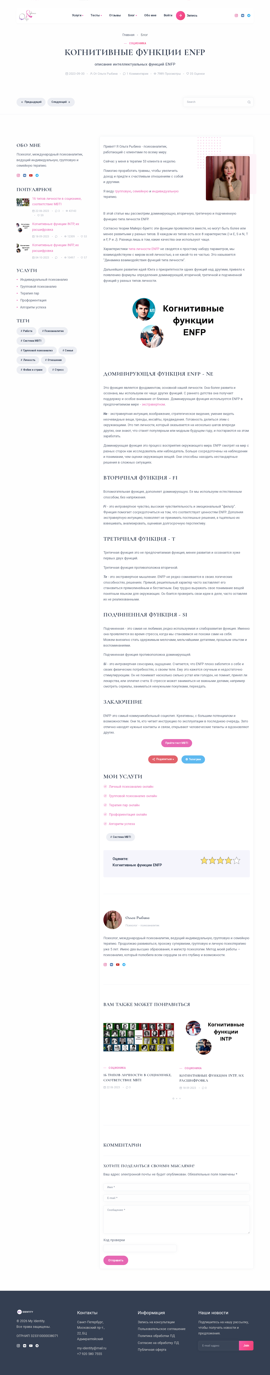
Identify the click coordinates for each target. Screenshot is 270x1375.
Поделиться (164, 759)
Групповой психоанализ (38, 286)
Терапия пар (29, 293)
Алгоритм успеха (122, 824)
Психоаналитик (54, 331)
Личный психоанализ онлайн (131, 786)
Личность (29, 360)
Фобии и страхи (32, 369)
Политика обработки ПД (156, 1336)
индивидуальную (165, 191)
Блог (131, 15)
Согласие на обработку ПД (158, 1343)
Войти (168, 15)
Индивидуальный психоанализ (44, 279)
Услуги (76, 15)
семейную (140, 191)
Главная (128, 35)
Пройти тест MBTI (176, 742)
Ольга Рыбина (137, 917)
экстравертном (153, 404)
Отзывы (115, 15)
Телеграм (194, 759)
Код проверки (114, 1240)
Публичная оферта (152, 1350)
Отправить (115, 1260)
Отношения (55, 360)
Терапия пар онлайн (124, 805)
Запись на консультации (156, 1322)
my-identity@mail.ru (91, 1348)
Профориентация (33, 300)
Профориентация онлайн (128, 814)
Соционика (117, 1067)
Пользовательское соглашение (162, 1329)
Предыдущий (33, 101)
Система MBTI (122, 836)
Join (246, 1345)
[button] (173, 1098)
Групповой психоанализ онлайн (133, 796)
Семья (69, 350)
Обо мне (150, 15)
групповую (123, 191)
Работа (27, 331)
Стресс (59, 369)
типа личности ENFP (144, 249)
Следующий (59, 101)
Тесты (95, 15)
